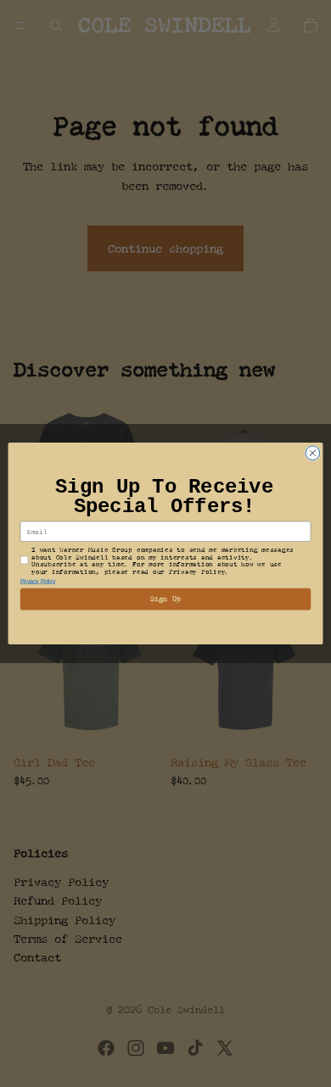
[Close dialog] (313, 453)
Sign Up (166, 598)
